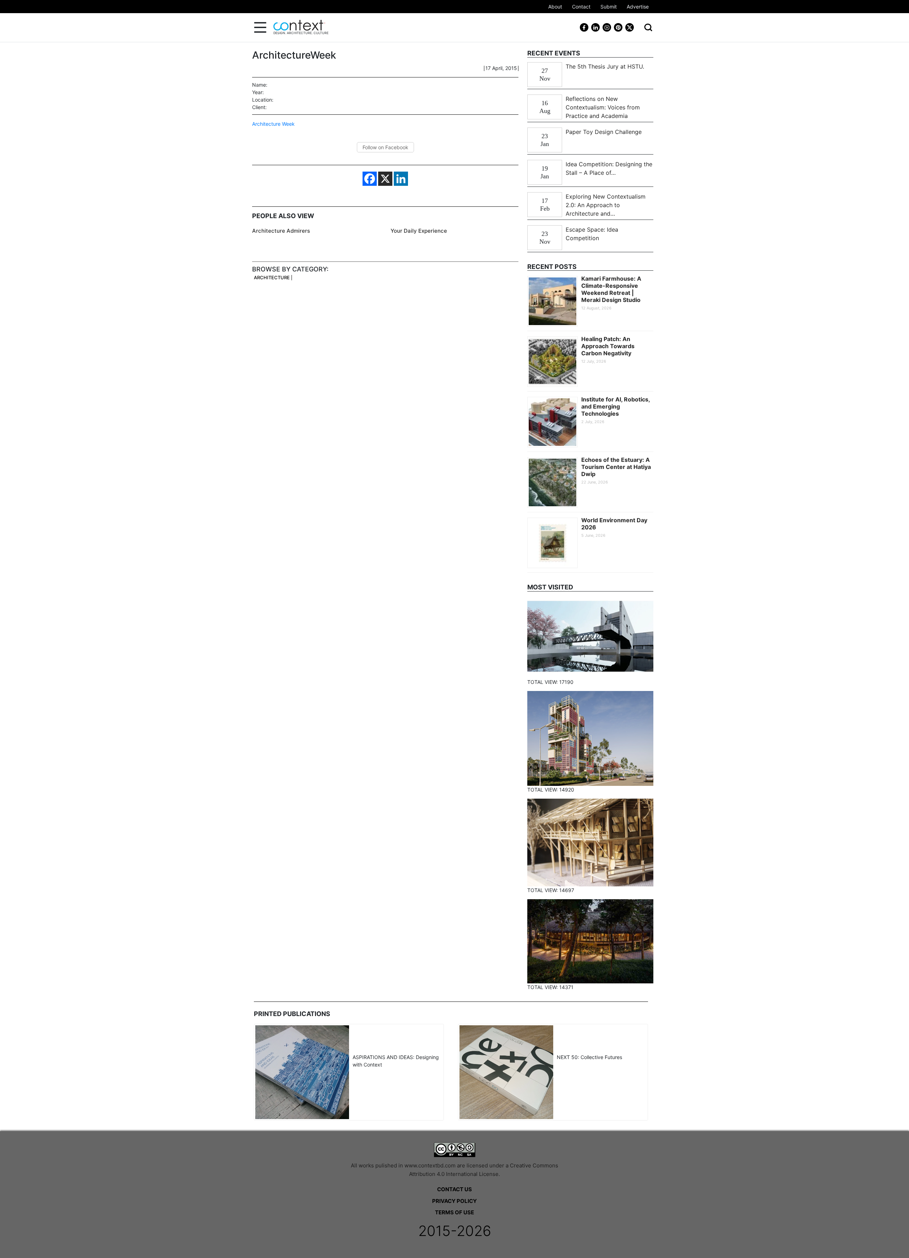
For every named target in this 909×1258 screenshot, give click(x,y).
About (555, 7)
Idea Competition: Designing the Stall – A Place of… (609, 168)
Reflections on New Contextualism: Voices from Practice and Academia (603, 107)
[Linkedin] (401, 179)
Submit (608, 7)
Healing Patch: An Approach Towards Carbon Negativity (608, 346)
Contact (581, 7)
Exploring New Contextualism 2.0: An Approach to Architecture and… (606, 205)
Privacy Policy (454, 1201)
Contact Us (454, 1189)
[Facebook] (370, 179)
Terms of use (454, 1212)
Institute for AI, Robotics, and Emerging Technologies (615, 406)
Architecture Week (273, 124)
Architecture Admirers (281, 230)
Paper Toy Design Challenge (604, 131)
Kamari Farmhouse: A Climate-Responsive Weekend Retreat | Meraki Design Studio (611, 289)
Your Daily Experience (419, 230)
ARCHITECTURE (272, 277)
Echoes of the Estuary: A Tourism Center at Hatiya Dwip (616, 466)
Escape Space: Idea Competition (592, 234)
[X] (385, 179)
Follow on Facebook (385, 147)
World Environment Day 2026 (614, 524)
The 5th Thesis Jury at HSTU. (605, 66)
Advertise (638, 7)
